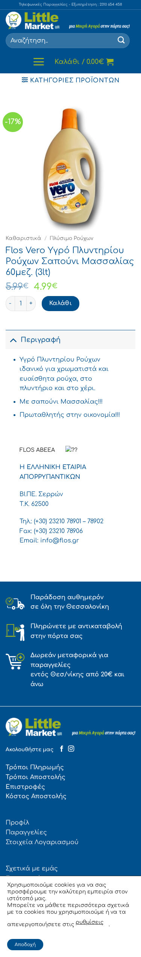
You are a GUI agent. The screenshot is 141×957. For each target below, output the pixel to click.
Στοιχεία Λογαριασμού (42, 842)
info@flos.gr (59, 540)
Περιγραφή (41, 339)
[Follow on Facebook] (62, 749)
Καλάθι (60, 303)
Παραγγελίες (26, 832)
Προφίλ (17, 822)
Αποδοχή (25, 944)
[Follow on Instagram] (71, 749)
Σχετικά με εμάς (32, 868)
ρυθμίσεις (89, 922)
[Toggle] (13, 339)
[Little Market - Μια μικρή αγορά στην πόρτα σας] (68, 20)
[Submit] (121, 40)
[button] (38, 61)
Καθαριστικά (23, 238)
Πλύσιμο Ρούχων (71, 238)
